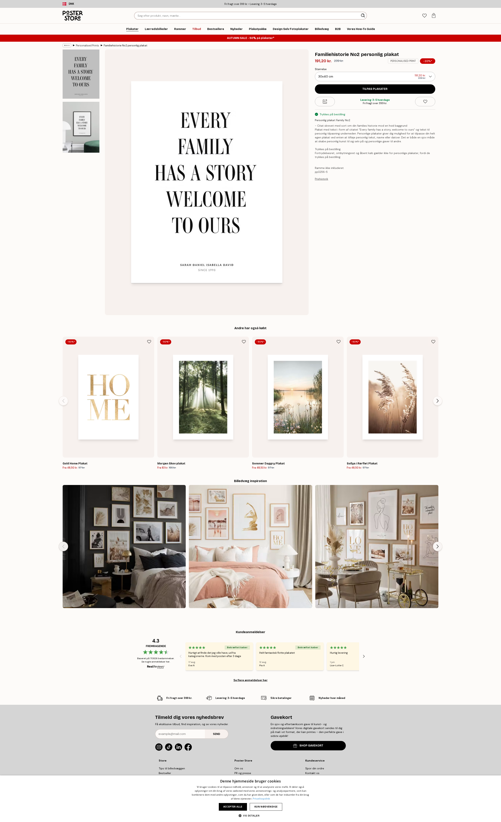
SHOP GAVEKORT (311, 745)
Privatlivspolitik (261, 798)
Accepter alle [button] (232, 806)
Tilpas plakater (374, 89)
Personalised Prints (87, 45)
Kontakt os (312, 773)
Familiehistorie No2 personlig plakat (125, 45)
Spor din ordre (314, 768)
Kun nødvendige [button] (266, 806)
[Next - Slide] (437, 401)
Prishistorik (321, 179)
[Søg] (363, 16)
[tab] (424, 15)
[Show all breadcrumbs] (67, 45)
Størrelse (321, 69)
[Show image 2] (81, 127)
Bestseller (165, 773)
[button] (250, 815)
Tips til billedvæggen (172, 768)
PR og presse (242, 773)
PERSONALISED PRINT (403, 61)
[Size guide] (325, 101)
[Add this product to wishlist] (425, 101)
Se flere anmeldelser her (250, 680)
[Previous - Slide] (63, 401)
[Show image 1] (81, 74)
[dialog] (250, 798)
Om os (238, 768)
